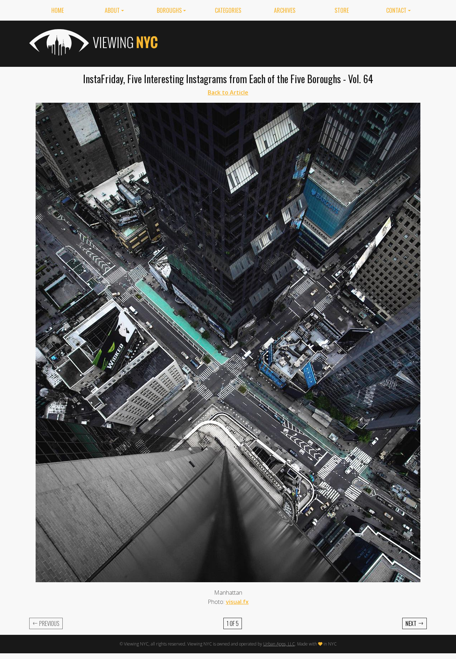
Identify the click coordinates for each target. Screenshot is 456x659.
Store (342, 10)
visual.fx (237, 602)
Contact (396, 10)
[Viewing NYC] (92, 42)
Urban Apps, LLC (279, 644)
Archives (284, 10)
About (112, 10)
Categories (228, 10)
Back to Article (228, 92)
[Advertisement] (297, 42)
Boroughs (169, 10)
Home (57, 10)
